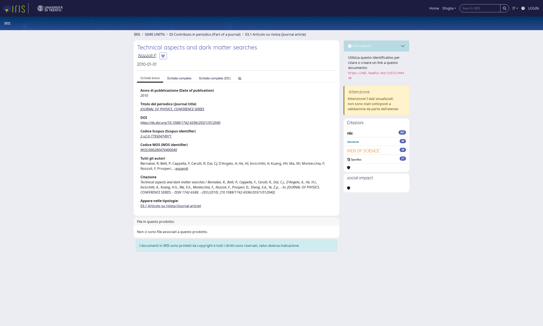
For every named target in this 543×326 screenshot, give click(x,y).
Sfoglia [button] (447, 8)
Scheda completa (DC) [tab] (215, 78)
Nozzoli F (147, 55)
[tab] (240, 78)
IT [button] (513, 8)
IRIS (137, 34)
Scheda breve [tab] (150, 78)
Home (434, 8)
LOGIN (533, 8)
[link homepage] (15, 8)
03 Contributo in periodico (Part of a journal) (205, 34)
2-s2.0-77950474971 (156, 136)
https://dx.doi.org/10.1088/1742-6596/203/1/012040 (180, 122)
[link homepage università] (50, 8)
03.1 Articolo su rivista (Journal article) (275, 34)
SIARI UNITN (155, 34)
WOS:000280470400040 (158, 150)
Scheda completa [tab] (179, 78)
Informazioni (361, 46)
